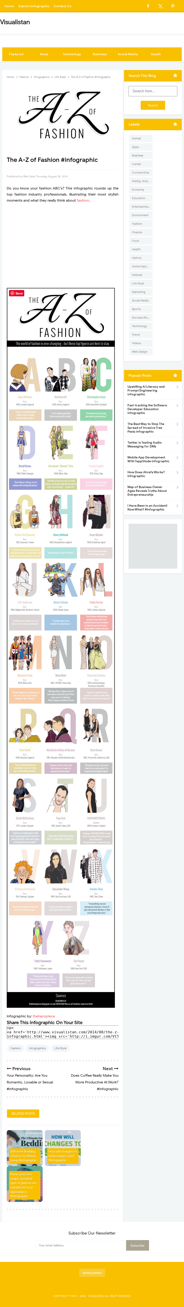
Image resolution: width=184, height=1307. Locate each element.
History (137, 258)
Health (156, 54)
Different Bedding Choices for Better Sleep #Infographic (23, 1156)
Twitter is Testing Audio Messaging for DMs (144, 444)
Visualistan (96, 1296)
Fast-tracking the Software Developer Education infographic (147, 409)
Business (100, 54)
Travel (136, 335)
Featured (16, 54)
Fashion (16, 1048)
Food (135, 241)
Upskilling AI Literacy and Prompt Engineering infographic (146, 390)
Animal (136, 138)
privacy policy (92, 1273)
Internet (137, 275)
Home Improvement (142, 266)
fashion (83, 200)
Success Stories (142, 317)
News (44, 54)
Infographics (37, 1048)
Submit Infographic (33, 6)
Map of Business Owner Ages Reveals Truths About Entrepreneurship (147, 491)
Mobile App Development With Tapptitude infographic (148, 459)
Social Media (128, 54)
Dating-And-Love (142, 181)
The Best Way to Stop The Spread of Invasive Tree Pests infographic (145, 427)
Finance (137, 232)
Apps (135, 147)
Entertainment (141, 207)
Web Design (139, 352)
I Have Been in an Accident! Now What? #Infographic (147, 507)
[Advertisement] (62, 245)
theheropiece (44, 1016)
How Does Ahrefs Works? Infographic (146, 474)
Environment (140, 215)
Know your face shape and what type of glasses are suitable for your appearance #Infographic (23, 1185)
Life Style (60, 1048)
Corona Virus (140, 172)
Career (136, 164)
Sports (136, 309)
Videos (136, 343)
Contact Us (62, 6)
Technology (72, 54)
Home (9, 6)
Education (138, 198)
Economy (138, 189)
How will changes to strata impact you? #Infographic (62, 1156)
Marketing (138, 292)
